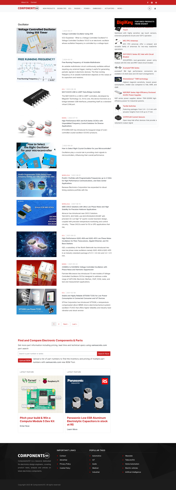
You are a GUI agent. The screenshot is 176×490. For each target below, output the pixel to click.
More (119, 8)
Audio (94, 464)
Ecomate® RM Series (131, 68)
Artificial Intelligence (133, 472)
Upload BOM (25, 360)
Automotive (96, 456)
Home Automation (132, 464)
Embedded (97, 8)
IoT (93, 460)
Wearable (129, 456)
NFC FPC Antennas (130, 41)
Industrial (95, 472)
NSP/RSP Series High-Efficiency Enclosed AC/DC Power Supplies (139, 93)
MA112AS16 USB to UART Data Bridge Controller (81, 92)
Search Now (103, 353)
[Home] (28, 8)
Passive (77, 8)
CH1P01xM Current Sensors (134, 117)
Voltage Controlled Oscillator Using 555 (77, 34)
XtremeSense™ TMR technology (135, 79)
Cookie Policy (65, 468)
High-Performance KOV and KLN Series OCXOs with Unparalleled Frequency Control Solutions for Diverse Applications (82, 123)
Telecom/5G (130, 460)
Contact (34, 2)
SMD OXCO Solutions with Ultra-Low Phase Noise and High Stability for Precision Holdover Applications (85, 208)
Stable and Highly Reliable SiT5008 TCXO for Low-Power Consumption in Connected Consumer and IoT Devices (84, 297)
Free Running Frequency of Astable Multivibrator (81, 62)
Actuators (109, 8)
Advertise (63, 460)
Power (87, 8)
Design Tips (61, 8)
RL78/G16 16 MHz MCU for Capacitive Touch (138, 28)
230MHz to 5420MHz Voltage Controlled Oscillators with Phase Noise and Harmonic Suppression (84, 268)
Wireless (66, 175)
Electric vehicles (131, 468)
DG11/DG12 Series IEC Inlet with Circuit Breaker (138, 55)
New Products (49, 8)
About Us (24, 2)
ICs (69, 8)
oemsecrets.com (99, 345)
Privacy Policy (65, 464)
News (64, 118)
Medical (95, 468)
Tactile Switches (129, 106)
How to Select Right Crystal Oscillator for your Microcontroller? (86, 148)
